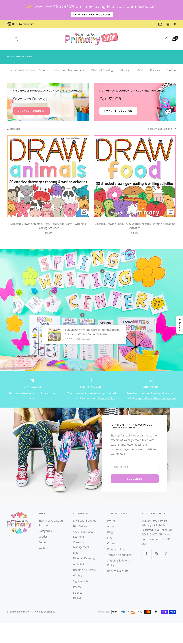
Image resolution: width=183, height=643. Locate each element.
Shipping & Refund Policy (118, 563)
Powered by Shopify (44, 611)
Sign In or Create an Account (51, 523)
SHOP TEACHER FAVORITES (92, 14)
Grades (43, 536)
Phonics (155, 70)
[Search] (16, 39)
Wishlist (43, 548)
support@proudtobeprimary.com (155, 398)
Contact (112, 543)
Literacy (125, 70)
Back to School (38, 70)
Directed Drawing (102, 70)
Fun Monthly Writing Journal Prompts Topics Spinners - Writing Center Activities (92, 332)
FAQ (109, 537)
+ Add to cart (82, 339)
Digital (77, 598)
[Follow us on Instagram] (156, 554)
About (111, 526)
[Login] (166, 38)
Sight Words (80, 581)
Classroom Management (69, 70)
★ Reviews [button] (180, 324)
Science (77, 592)
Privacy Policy (106, 398)
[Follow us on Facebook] (146, 554)
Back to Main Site (117, 571)
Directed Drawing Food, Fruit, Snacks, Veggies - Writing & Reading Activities (135, 226)
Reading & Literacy (84, 569)
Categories (45, 531)
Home (10, 56)
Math (140, 70)
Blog (110, 532)
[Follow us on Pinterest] (166, 554)
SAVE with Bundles (84, 520)
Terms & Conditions (119, 554)
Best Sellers (80, 526)
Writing (77, 575)
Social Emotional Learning (83, 534)
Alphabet (78, 564)
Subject (43, 542)
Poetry (77, 587)
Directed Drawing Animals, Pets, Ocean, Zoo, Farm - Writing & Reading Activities (48, 226)
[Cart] (174, 39)
